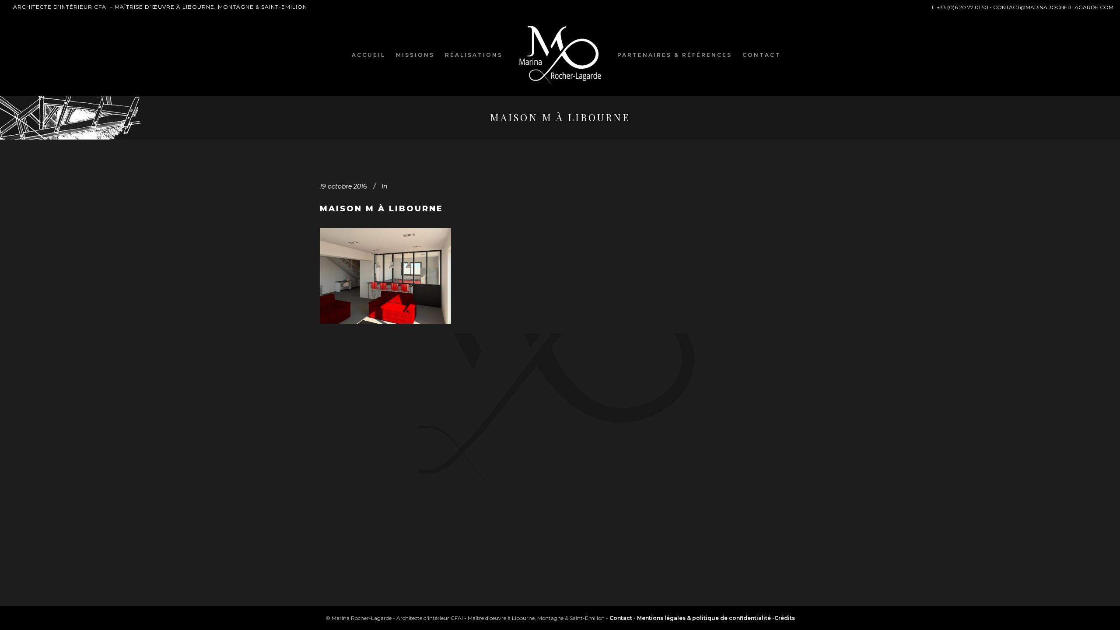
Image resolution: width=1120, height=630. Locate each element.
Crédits (784, 618)
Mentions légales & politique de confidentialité (704, 618)
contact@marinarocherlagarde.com (1053, 7)
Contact (620, 618)
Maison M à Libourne (381, 209)
